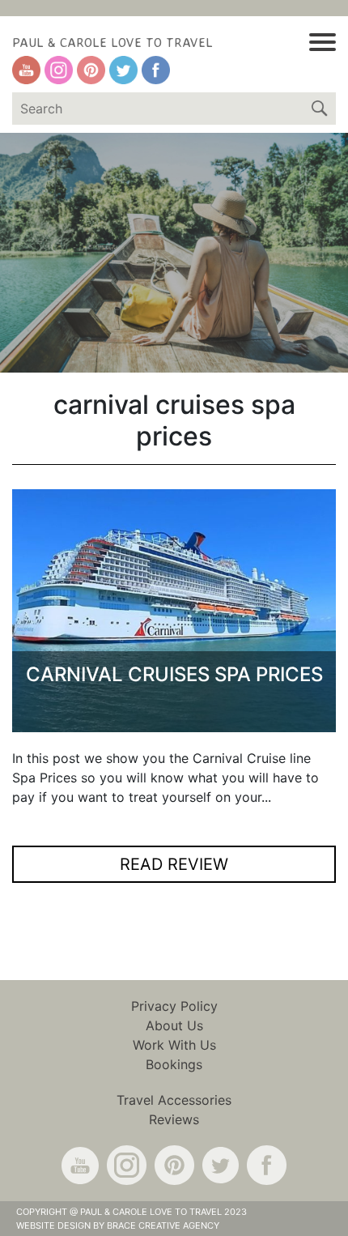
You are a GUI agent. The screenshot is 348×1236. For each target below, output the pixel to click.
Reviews (174, 1119)
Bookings (174, 1064)
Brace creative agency (163, 1225)
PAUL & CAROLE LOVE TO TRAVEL (112, 42)
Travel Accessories (174, 1100)
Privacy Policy (174, 1006)
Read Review (174, 864)
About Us (174, 1025)
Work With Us (174, 1045)
